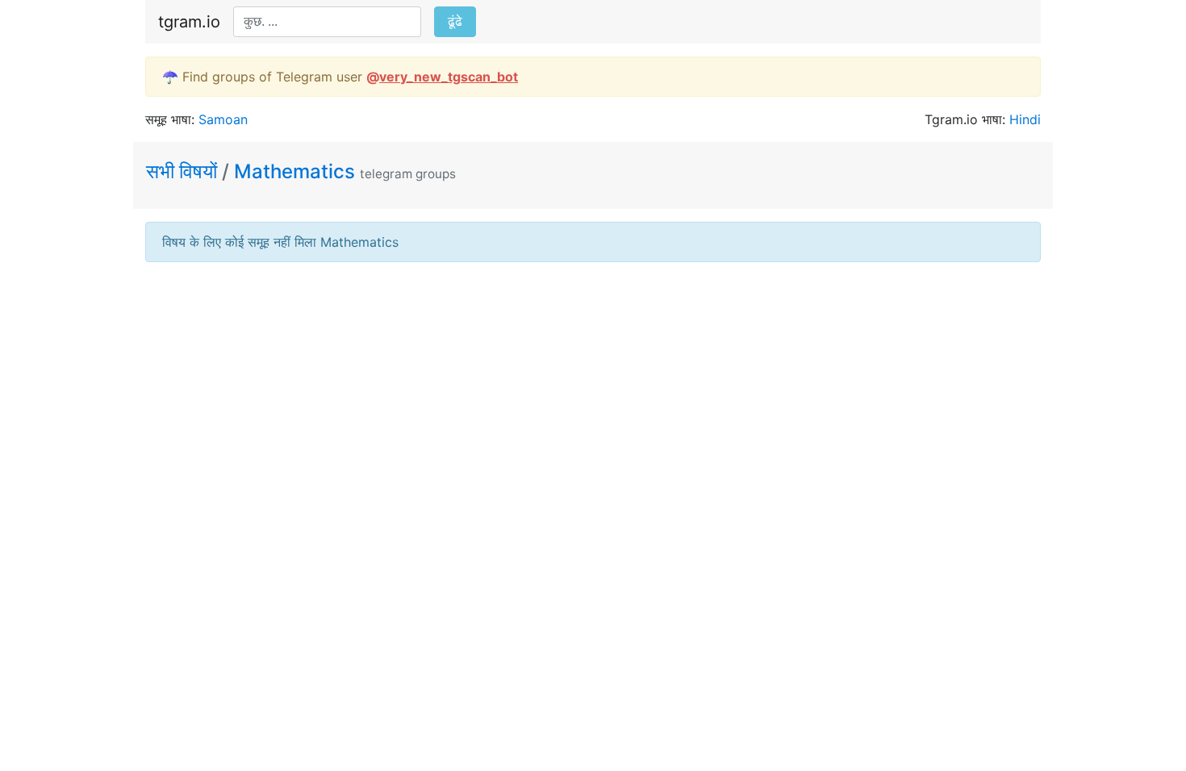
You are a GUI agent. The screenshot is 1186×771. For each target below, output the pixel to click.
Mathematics (294, 171)
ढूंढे (455, 21)
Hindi (1025, 119)
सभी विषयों (184, 171)
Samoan (223, 119)
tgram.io (189, 21)
